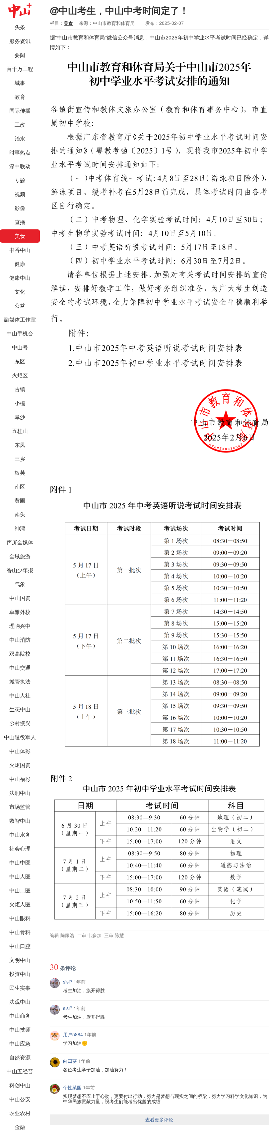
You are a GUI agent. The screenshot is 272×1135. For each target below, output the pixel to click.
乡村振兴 (20, 723)
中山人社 (20, 695)
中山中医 (20, 862)
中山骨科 (20, 932)
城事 (20, 83)
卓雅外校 (20, 612)
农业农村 (20, 1113)
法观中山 (20, 1001)
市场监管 (20, 806)
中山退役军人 (20, 737)
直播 (20, 222)
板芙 (20, 472)
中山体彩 (20, 751)
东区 (20, 361)
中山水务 (20, 834)
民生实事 (20, 987)
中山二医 (20, 890)
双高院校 (20, 653)
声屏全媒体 (20, 542)
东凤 (20, 444)
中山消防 (20, 639)
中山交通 (20, 667)
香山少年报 (20, 570)
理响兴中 (20, 625)
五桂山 (20, 431)
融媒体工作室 (20, 319)
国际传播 (20, 110)
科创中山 (20, 1085)
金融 (20, 1127)
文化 (20, 291)
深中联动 (20, 166)
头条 (20, 27)
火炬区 (20, 375)
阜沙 (20, 417)
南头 (20, 514)
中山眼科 (20, 918)
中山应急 (20, 1043)
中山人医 (20, 876)
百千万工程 (20, 69)
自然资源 (20, 1057)
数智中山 (20, 820)
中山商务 (20, 1015)
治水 (20, 138)
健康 (20, 264)
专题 (20, 180)
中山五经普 (20, 1071)
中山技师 (20, 1029)
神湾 (20, 528)
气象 (20, 584)
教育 (20, 96)
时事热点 (20, 152)
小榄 (20, 403)
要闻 (20, 55)
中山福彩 (20, 779)
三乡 (20, 458)
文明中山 (20, 960)
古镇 (20, 389)
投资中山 (20, 974)
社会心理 (20, 848)
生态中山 (20, 709)
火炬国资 (20, 765)
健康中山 (20, 277)
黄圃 (20, 500)
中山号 (20, 347)
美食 (20, 236)
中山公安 (20, 1099)
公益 (20, 305)
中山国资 (20, 598)
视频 (20, 194)
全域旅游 (20, 556)
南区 (20, 486)
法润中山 (20, 793)
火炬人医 (20, 904)
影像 (20, 208)
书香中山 (20, 250)
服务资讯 (20, 41)
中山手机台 (20, 333)
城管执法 (20, 681)
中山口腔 (20, 946)
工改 (20, 124)
